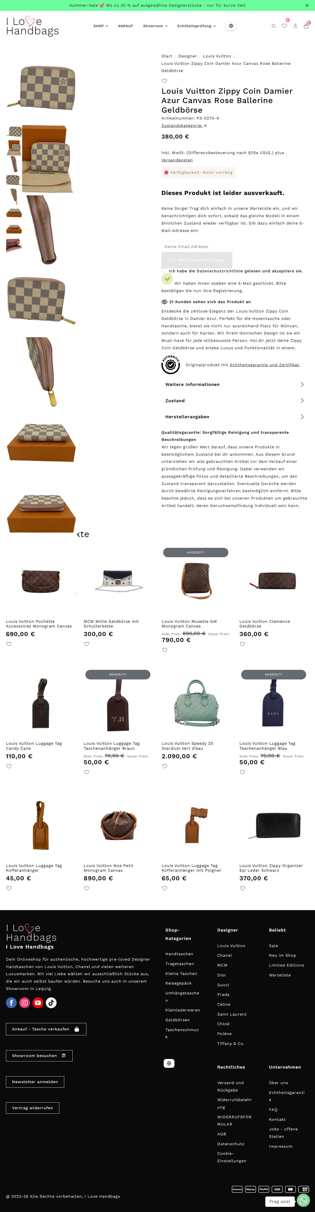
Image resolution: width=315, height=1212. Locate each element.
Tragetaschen (179, 963)
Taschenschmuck (182, 1033)
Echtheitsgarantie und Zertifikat (264, 365)
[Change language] (231, 25)
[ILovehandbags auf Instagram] (24, 1002)
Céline (224, 1004)
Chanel (224, 955)
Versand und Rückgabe (230, 1086)
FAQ (273, 1109)
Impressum (281, 1146)
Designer (187, 56)
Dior (221, 975)
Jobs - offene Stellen (283, 1133)
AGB (221, 1134)
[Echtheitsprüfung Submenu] (216, 26)
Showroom (153, 26)
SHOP (99, 26)
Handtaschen (179, 954)
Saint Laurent (232, 1014)
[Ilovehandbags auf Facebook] (11, 1002)
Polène (224, 1033)
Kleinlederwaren (182, 1010)
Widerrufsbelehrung (234, 1103)
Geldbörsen (177, 1020)
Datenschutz (231, 1144)
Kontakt (277, 1119)
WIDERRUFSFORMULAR (234, 1121)
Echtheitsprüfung (194, 26)
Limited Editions (286, 965)
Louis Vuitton (217, 56)
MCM (222, 965)
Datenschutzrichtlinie (220, 271)
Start (167, 56)
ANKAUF (125, 26)
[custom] (51, 1002)
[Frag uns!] (303, 1200)
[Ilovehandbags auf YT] (37, 1002)
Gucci (223, 985)
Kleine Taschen (181, 973)
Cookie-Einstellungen (232, 1157)
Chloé (223, 1024)
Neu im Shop (282, 955)
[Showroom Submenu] (168, 26)
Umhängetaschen (182, 997)
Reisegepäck (178, 983)
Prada (223, 994)
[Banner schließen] (307, 5)
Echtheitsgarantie (287, 1096)
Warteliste (280, 975)
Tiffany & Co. (231, 1043)
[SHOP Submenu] (108, 26)
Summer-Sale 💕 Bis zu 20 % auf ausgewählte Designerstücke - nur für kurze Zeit (157, 5)
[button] (164, 82)
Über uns (278, 1082)
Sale (273, 945)
